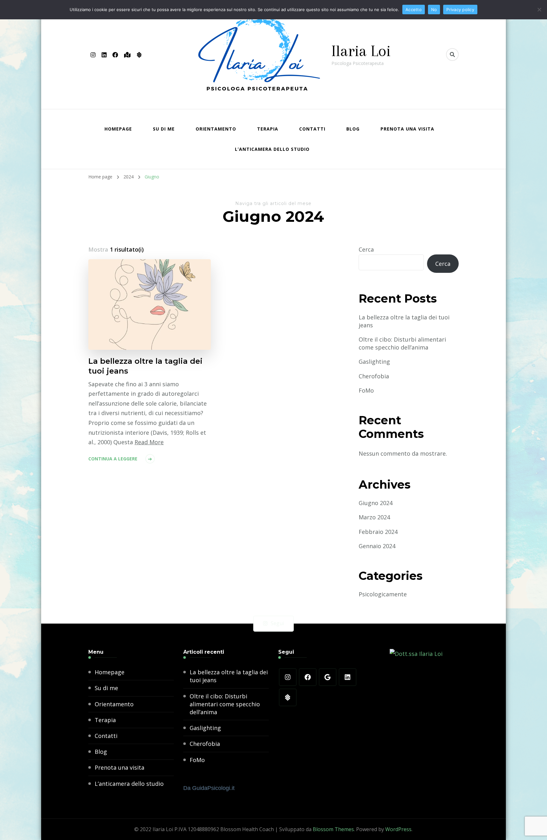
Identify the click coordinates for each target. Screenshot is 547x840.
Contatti (312, 129)
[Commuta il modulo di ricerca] (452, 54)
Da (209, 788)
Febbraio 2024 (378, 531)
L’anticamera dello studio (272, 149)
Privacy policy (460, 9)
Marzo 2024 (374, 517)
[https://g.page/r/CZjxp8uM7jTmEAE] (327, 677)
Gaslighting (374, 361)
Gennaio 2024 (377, 546)
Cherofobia (374, 376)
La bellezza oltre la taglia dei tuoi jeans (145, 365)
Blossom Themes (333, 829)
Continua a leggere (112, 459)
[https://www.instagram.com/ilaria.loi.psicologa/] (288, 677)
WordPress (398, 829)
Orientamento (216, 129)
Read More (149, 442)
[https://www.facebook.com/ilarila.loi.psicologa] (308, 677)
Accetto (414, 9)
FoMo (366, 390)
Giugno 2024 (376, 503)
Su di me (164, 129)
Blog (353, 129)
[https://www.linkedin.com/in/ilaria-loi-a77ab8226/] (347, 677)
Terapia (267, 129)
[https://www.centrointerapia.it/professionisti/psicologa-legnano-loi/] (288, 698)
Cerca (366, 249)
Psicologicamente (383, 594)
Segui (277, 623)
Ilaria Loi (361, 51)
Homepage (118, 129)
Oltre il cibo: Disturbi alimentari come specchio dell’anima (402, 343)
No (434, 9)
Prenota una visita (407, 129)
